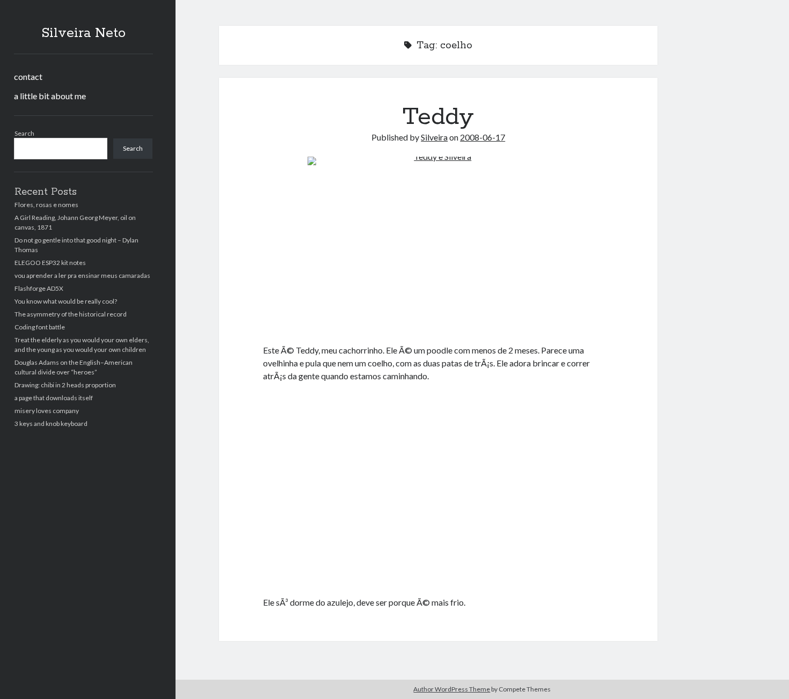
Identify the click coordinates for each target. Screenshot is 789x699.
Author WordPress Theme (451, 689)
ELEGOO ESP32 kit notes (50, 263)
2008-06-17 (482, 137)
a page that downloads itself (53, 398)
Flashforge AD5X (38, 288)
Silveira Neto (83, 33)
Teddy (438, 117)
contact (28, 76)
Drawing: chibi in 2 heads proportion (65, 385)
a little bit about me (50, 96)
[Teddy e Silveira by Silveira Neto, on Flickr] (438, 244)
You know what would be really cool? (65, 301)
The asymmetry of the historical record (70, 314)
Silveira (434, 137)
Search (24, 133)
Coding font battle (39, 327)
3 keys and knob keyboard (50, 424)
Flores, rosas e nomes (46, 205)
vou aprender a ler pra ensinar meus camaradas (82, 275)
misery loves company (46, 411)
